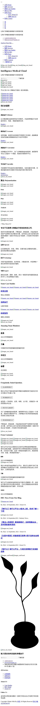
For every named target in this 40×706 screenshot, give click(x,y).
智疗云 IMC (8, 10)
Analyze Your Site (6, 43)
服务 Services (8, 7)
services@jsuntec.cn (10, 662)
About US (7, 688)
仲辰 (18, 701)
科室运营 (4, 291)
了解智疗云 (8, 62)
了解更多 (21, 78)
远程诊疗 (4, 302)
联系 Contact (8, 18)
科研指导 (4, 313)
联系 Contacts (8, 60)
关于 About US (13, 14)
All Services (4, 175)
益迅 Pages (7, 12)
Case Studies (8, 685)
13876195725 (8, 661)
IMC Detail (7, 687)
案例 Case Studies (9, 9)
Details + (3, 124)
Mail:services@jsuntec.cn (11, 40)
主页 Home (7, 5)
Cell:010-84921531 (10, 38)
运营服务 (7, 674)
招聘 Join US (12, 16)
